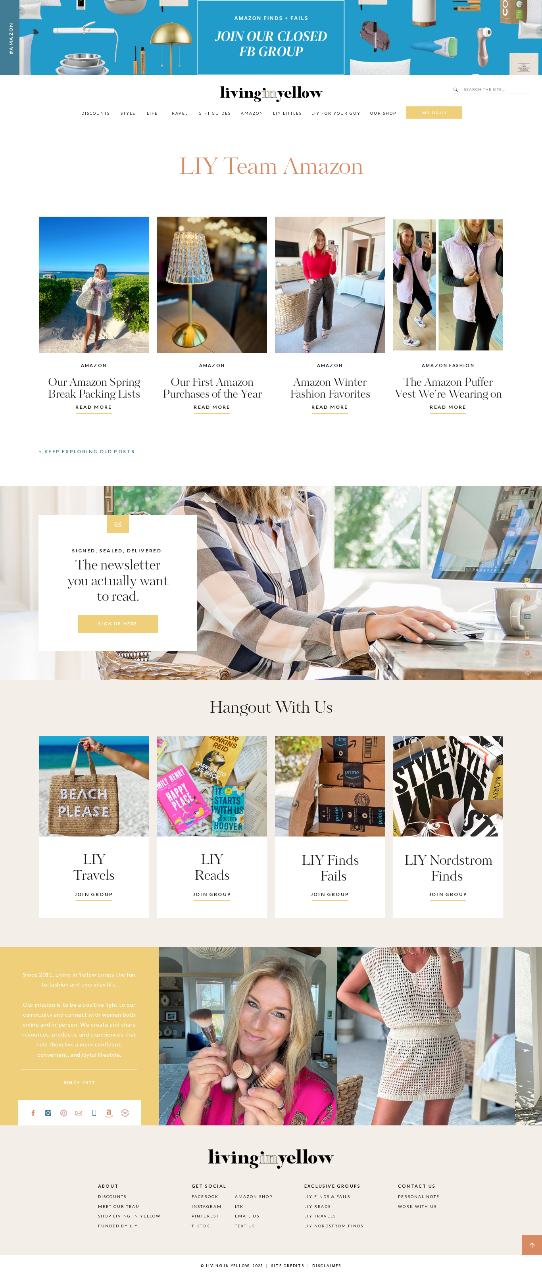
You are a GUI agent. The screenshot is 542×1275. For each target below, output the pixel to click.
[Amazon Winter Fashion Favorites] (330, 285)
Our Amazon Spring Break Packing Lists (94, 389)
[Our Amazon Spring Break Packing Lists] (94, 285)
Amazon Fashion (448, 365)
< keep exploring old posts (87, 451)
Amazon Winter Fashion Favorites (330, 389)
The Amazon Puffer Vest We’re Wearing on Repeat (448, 394)
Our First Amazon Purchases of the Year (212, 389)
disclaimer (327, 1265)
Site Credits (287, 1265)
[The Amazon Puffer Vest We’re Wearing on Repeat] (448, 285)
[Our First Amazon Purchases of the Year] (212, 285)
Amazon (94, 365)
